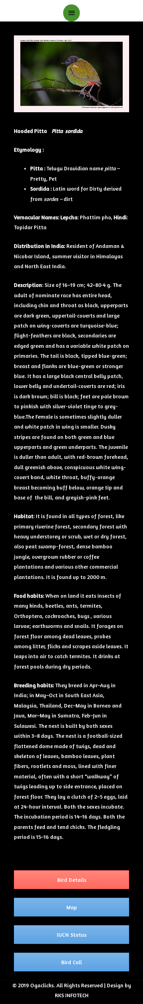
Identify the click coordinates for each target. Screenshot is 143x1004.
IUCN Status (72, 934)
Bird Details (71, 879)
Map (71, 907)
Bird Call (71, 962)
